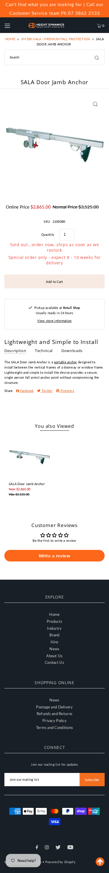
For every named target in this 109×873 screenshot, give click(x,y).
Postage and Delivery (54, 707)
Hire (54, 642)
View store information (54, 321)
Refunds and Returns (54, 713)
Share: (9, 391)
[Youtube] (70, 848)
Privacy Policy (54, 720)
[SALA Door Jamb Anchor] (29, 457)
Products (54, 621)
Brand (54, 635)
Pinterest (66, 391)
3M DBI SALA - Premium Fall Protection (55, 39)
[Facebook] (37, 848)
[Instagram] (47, 848)
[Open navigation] (13, 25)
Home (10, 39)
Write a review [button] (55, 555)
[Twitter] (58, 848)
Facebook (26, 391)
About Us (54, 655)
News (54, 649)
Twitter (47, 391)
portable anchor (65, 362)
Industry (54, 628)
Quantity (47, 234)
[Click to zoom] (95, 103)
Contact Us (54, 662)
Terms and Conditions (54, 727)
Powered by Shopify (60, 862)
